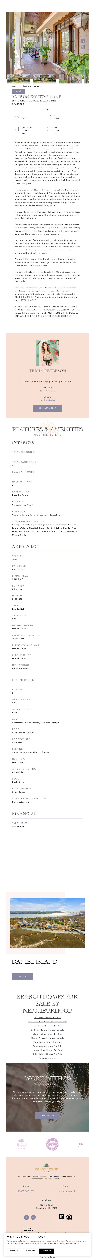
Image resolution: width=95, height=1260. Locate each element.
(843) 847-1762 (47, 391)
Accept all (46, 1251)
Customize (30, 1251)
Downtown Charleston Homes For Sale (47, 1022)
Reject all (14, 1251)
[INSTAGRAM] (26, 1217)
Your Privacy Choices (47, 1257)
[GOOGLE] (33, 1217)
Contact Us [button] (47, 1116)
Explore (22, 976)
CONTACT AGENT (47, 408)
